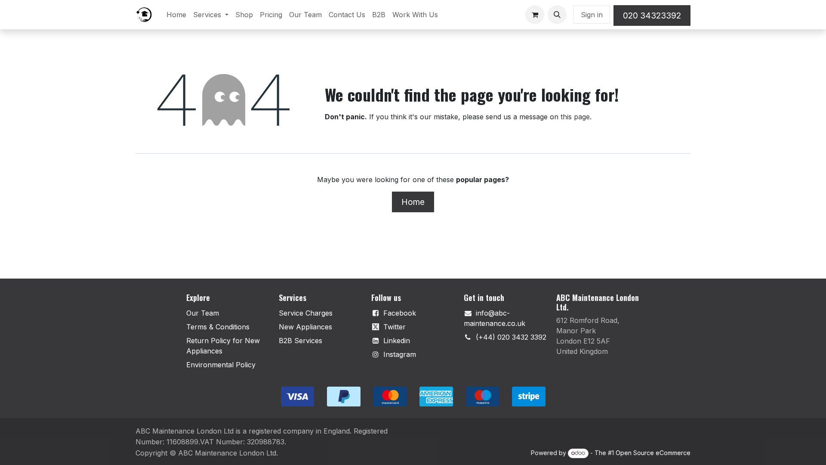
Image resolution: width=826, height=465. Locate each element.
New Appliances (305, 326)
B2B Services (300, 340)
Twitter (394, 326)
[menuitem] (176, 14)
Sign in (592, 14)
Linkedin (396, 340)
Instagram (399, 354)
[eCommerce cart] (534, 14)
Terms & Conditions (218, 326)
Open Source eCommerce (653, 452)
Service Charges (306, 313)
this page (575, 116)
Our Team (202, 313)
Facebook (399, 313)
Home (413, 202)
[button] (557, 14)
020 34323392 (652, 15)
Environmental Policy (221, 364)
